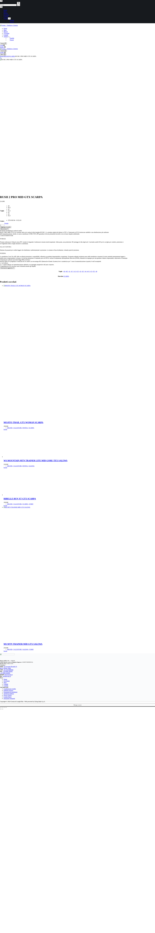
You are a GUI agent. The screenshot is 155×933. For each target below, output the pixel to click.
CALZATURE (17, 428)
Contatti (6, 35)
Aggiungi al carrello (6, 227)
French (12, 40)
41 (69, 271)
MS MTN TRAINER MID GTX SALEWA (23, 644)
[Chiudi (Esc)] (6, 707)
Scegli (5, 429)
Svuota (6, 223)
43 (80, 271)
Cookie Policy (8, 697)
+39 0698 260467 (8, 671)
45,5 (93, 271)
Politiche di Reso (8, 690)
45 (91, 271)
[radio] (14, 206)
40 (64, 271)
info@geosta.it (8, 674)
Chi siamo (6, 33)
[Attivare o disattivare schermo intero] (2, 707)
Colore (2, 221)
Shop (5, 30)
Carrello (6, 686)
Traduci (6, 36)
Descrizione (4, 229)
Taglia (2, 211)
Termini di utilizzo (9, 693)
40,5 (67, 271)
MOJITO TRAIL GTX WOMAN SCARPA (23, 422)
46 (96, 271)
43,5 (83, 271)
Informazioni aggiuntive (7, 268)
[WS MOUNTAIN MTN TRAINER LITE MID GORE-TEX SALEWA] (17, 456)
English (12, 38)
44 (85, 271)
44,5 (88, 271)
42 (75, 271)
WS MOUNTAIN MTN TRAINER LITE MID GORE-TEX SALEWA (35, 460)
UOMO (31, 504)
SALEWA (31, 466)
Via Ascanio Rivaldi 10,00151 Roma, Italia (8, 667)
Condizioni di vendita (10, 689)
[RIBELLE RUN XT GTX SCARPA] (17, 495)
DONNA (25, 428)
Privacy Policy (8, 695)
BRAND (9, 428)
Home (5, 28)
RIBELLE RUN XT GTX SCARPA (20, 498)
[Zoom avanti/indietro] (0, 707)
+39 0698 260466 (5, 673)
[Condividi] (4, 707)
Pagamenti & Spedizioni (10, 692)
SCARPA (66, 276)
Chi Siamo (7, 681)
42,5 (77, 271)
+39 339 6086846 (8, 670)
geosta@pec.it (7, 676)
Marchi (6, 31)
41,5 (72, 271)
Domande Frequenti (9, 698)
